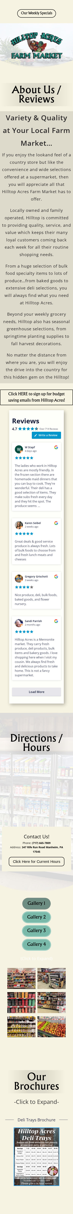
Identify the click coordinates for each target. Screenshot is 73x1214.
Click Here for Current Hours (36, 862)
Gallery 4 (36, 944)
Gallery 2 (36, 917)
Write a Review (48, 435)
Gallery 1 (36, 903)
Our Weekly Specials (36, 13)
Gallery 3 (36, 931)
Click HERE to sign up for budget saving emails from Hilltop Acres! (36, 397)
